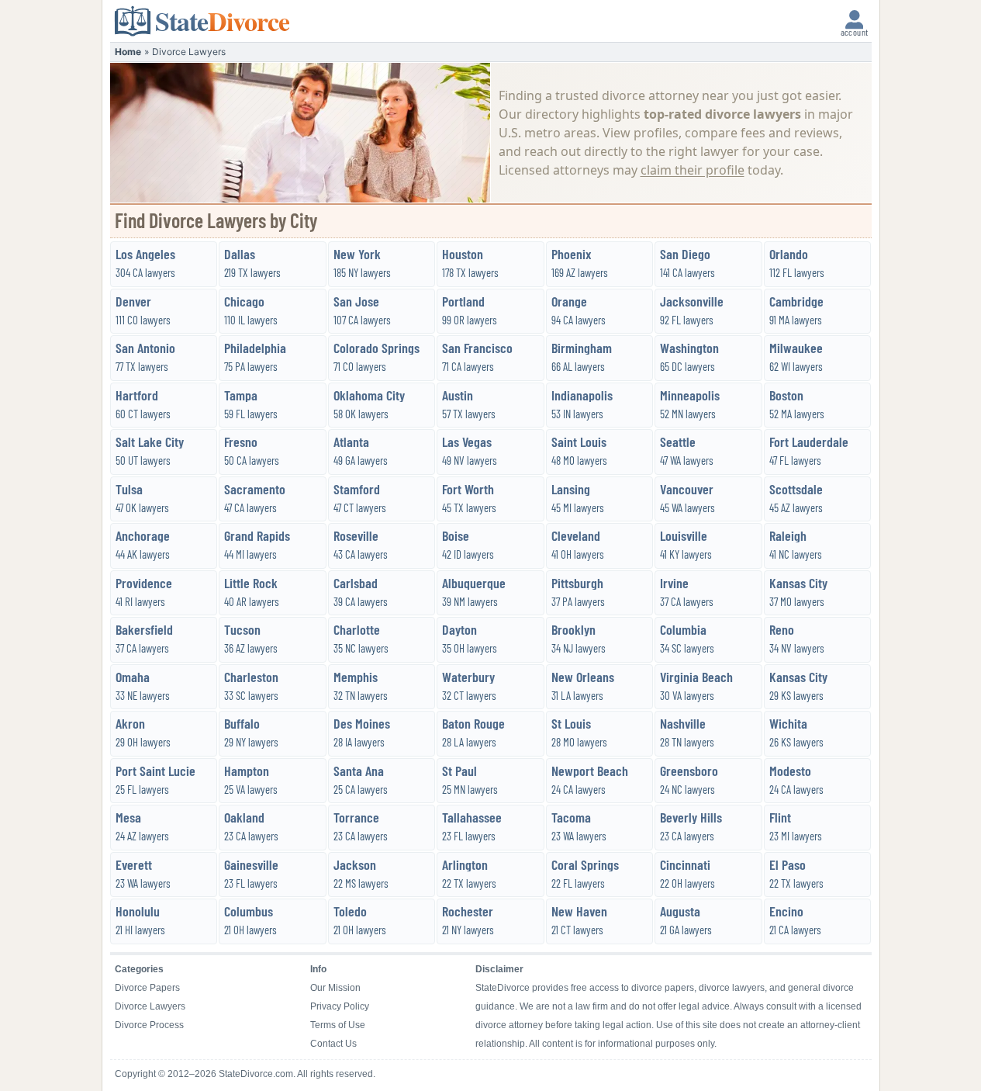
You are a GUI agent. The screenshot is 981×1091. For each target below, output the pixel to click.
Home (128, 51)
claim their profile (692, 169)
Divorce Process (149, 1025)
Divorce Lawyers (150, 1006)
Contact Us (333, 1043)
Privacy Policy (339, 1006)
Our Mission (335, 987)
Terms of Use (337, 1025)
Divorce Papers (147, 987)
